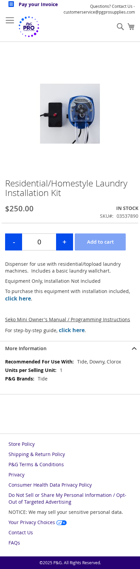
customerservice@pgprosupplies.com (99, 12)
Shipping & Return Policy (36, 454)
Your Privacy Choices (32, 522)
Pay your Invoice (37, 4)
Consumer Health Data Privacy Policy (50, 485)
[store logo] (29, 26)
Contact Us (20, 532)
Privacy (16, 474)
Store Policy (21, 444)
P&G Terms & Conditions (36, 464)
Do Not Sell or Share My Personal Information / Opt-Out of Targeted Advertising (67, 498)
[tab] (70, 348)
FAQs (14, 542)
